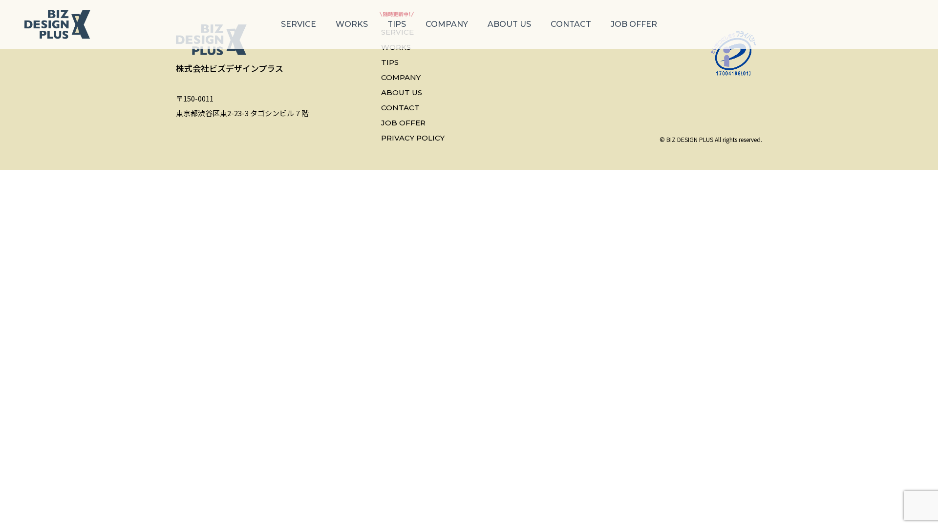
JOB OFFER (634, 24)
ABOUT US (509, 24)
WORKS (352, 24)
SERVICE (298, 24)
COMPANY (447, 24)
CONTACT (571, 24)
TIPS (396, 24)
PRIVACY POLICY (413, 137)
